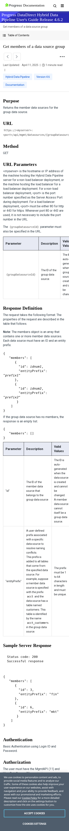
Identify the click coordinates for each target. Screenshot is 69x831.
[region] (34, 801)
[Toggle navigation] (62, 5)
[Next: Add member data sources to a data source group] (16, 56)
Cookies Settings (34, 823)
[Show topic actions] (62, 56)
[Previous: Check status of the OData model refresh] (7, 56)
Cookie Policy (29, 798)
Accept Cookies (34, 813)
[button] (34, 35)
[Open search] (55, 5)
